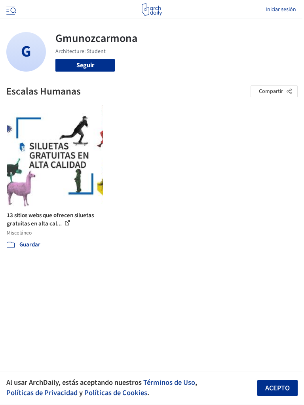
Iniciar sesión (281, 9)
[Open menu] (10, 9)
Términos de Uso (169, 382)
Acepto (277, 388)
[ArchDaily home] (152, 9)
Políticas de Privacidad (42, 393)
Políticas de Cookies (115, 393)
